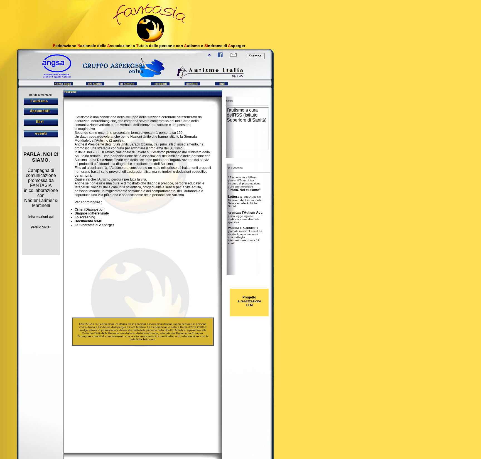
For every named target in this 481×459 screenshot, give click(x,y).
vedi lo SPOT (41, 227)
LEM (249, 305)
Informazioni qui (40, 217)
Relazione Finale (110, 160)
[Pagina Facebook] (220, 54)
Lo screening (85, 217)
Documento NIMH (88, 221)
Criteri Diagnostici (89, 209)
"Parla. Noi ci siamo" (244, 190)
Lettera (233, 197)
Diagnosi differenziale (92, 213)
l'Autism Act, (252, 212)
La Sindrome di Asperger (94, 225)
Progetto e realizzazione (249, 299)
